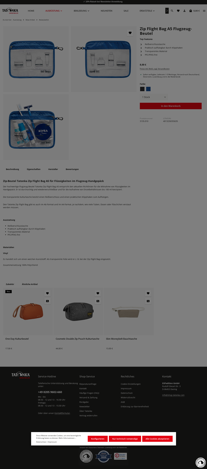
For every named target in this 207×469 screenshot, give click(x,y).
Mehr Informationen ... (67, 438)
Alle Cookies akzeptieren (157, 439)
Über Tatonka (85, 411)
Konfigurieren (97, 439)
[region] (70, 93)
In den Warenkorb (171, 106)
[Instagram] (111, 428)
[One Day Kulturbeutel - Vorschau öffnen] (47, 301)
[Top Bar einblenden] (204, 11)
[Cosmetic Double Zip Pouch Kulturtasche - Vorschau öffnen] (98, 301)
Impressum (126, 388)
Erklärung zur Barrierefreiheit (135, 406)
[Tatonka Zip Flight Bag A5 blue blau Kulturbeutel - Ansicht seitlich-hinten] (104, 59)
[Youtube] (103, 428)
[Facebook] (96, 428)
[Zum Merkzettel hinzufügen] (130, 33)
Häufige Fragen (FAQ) (89, 393)
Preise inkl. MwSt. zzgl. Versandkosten (155, 68)
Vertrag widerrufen (88, 415)
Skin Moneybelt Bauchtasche (121, 338)
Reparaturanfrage (87, 384)
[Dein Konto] (184, 11)
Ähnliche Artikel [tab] (30, 284)
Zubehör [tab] (10, 284)
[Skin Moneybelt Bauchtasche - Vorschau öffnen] (148, 301)
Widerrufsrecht (128, 397)
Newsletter (84, 406)
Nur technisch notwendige (125, 439)
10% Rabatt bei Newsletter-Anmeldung (104, 2)
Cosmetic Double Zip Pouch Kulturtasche (77, 338)
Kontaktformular (62, 413)
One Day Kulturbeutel (17, 338)
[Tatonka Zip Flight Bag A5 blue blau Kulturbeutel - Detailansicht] (36, 127)
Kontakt (83, 388)
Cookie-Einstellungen (131, 384)
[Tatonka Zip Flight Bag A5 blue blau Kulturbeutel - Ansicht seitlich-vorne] (36, 59)
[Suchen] (172, 11)
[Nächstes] (167, 11)
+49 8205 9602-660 (50, 392)
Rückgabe (84, 402)
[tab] (12, 169)
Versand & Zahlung (88, 397)
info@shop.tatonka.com (173, 395)
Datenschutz (127, 393)
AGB (123, 402)
